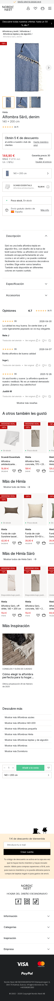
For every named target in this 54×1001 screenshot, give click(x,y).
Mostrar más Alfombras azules (19, 717)
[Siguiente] (49, 68)
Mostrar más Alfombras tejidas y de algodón (26, 740)
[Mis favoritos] (35, 8)
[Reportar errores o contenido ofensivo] (50, 340)
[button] (10, 127)
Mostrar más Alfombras (16, 745)
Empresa (9, 949)
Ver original (30, 340)
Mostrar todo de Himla (15, 487)
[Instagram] (27, 901)
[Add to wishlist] (14, 471)
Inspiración (10, 938)
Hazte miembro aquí (40, 143)
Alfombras (25, 31)
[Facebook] (18, 901)
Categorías (10, 927)
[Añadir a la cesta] (20, 470)
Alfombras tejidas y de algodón (17, 34)
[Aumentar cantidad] (13, 768)
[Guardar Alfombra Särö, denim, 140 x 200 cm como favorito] (49, 768)
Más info (45, 210)
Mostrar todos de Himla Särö (18, 559)
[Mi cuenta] (28, 8)
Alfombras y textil (10, 31)
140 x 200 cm (11, 775)
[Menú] (49, 8)
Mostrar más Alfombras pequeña (21, 728)
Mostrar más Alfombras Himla (19, 734)
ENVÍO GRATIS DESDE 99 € (29, 2)
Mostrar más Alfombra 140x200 (20, 723)
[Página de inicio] (8, 8)
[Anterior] (5, 68)
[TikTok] (35, 901)
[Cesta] (42, 8)
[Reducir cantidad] (4, 768)
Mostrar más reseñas (27, 403)
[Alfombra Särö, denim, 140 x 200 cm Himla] (27, 67)
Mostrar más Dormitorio (16, 751)
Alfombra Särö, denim (12, 37)
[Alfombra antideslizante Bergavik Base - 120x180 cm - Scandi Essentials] (7, 187)
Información (10, 916)
